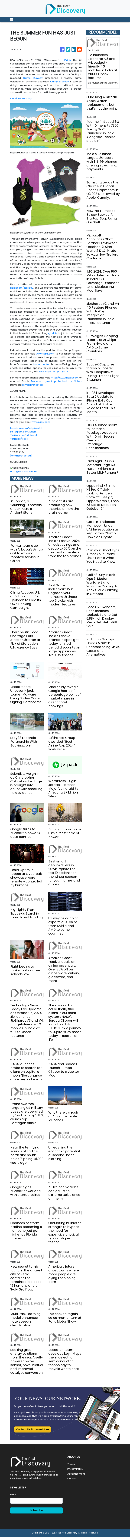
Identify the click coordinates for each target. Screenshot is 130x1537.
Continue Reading (21, 98)
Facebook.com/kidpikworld (26, 428)
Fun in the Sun (41, 364)
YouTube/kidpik (19, 438)
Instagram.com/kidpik (23, 431)
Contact (72, 1478)
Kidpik (67, 60)
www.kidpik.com (45, 353)
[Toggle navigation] (11, 19)
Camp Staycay (33, 78)
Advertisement (76, 1473)
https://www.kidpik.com (64, 377)
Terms (71, 1464)
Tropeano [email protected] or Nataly (56, 381)
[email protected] (33, 384)
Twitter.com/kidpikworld (24, 435)
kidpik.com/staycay (21, 287)
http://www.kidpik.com (23, 471)
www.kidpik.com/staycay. (54, 371)
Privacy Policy (75, 1468)
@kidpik (52, 333)
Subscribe (36, 1510)
